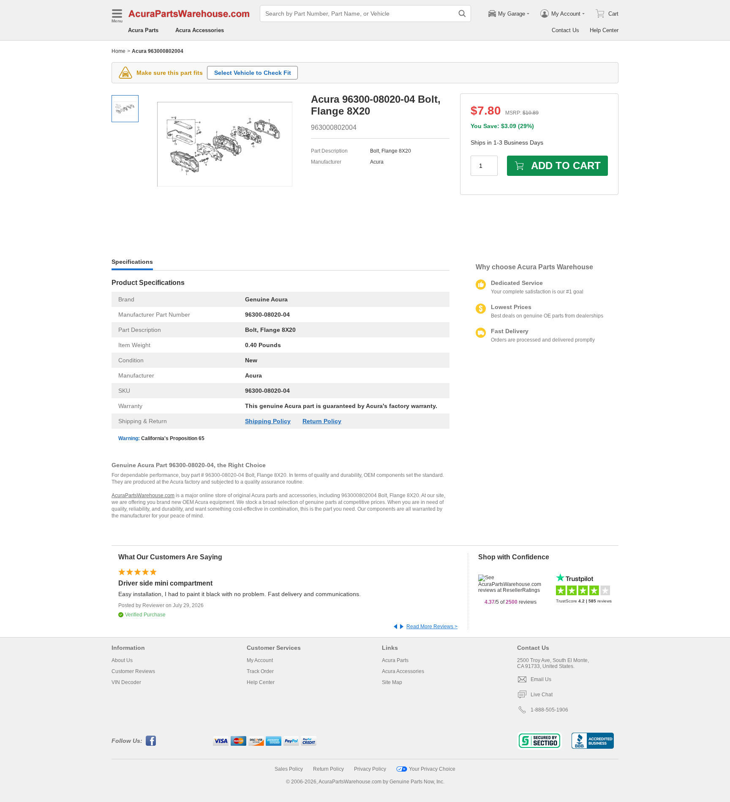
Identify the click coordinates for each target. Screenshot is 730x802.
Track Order (260, 671)
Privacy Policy (370, 769)
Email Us (541, 679)
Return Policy (321, 421)
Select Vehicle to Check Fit (252, 72)
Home (118, 51)
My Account (260, 660)
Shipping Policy (268, 421)
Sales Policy (289, 769)
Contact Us (565, 30)
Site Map (392, 682)
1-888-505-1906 (549, 710)
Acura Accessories (199, 30)
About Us (122, 660)
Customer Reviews (133, 671)
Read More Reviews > (432, 627)
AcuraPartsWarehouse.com (143, 495)
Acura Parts (143, 30)
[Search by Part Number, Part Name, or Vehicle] (462, 13)
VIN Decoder (126, 682)
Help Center (604, 30)
